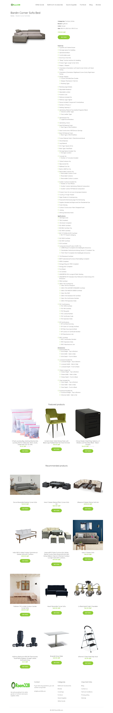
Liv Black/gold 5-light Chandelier (88, 606)
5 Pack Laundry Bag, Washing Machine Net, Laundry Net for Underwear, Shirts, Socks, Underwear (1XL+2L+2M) (25, 442)
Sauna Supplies (71, 5)
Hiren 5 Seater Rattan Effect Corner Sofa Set (56, 503)
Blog (90, 5)
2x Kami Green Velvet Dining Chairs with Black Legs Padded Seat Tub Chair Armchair (56, 442)
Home (12, 16)
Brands (98, 5)
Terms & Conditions (86, 692)
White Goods (39, 5)
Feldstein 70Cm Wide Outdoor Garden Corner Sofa (25, 607)
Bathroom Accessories (55, 5)
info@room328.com (40, 691)
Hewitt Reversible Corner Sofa (56, 606)
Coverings (61, 692)
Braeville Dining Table (56, 656)
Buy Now (64, 37)
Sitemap (83, 698)
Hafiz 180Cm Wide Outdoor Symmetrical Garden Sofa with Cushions (25, 553)
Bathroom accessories (64, 686)
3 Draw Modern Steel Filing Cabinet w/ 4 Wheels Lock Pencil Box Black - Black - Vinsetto (88, 442)
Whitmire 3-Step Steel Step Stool (88, 656)
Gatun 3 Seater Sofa (88, 552)
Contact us (84, 689)
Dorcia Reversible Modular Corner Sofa (25, 502)
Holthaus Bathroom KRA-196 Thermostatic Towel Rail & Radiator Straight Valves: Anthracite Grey (25, 658)
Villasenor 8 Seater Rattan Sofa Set (88, 502)
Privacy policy (85, 695)
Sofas (72, 21)
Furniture (83, 5)
